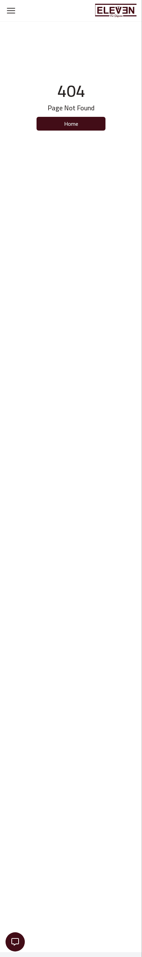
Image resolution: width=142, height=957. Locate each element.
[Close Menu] (11, 10)
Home (71, 124)
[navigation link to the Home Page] (115, 11)
